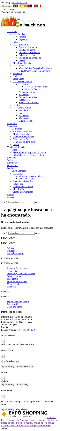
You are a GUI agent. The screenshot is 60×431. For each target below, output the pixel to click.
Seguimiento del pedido (18, 301)
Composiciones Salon (29, 97)
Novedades (12, 251)
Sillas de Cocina (26, 121)
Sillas (15, 42)
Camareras (23, 113)
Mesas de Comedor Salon (36, 86)
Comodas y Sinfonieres (29, 52)
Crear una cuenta (15, 307)
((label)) (4, 381)
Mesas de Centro (32, 89)
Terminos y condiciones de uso (21, 273)
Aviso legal (12, 271)
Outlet (15, 76)
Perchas (22, 36)
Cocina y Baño (22, 107)
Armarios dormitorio (28, 47)
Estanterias (24, 94)
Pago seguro (12, 279)
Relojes (16, 105)
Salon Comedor (22, 81)
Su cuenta (5, 291)
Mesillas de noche (27, 50)
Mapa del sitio (13, 284)
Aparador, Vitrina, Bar (29, 92)
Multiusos (23, 118)
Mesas (24, 84)
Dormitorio (20, 44)
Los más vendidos (15, 253)
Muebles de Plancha (22, 63)
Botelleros (17, 73)
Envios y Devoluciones (17, 268)
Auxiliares (20, 34)
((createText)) (22, 384)
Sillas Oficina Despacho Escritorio (34, 71)
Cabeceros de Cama (28, 55)
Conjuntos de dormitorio (30, 58)
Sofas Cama (18, 79)
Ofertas (10, 248)
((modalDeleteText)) (25, 366)
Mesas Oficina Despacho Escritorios (35, 68)
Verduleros (24, 110)
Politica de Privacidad (17, 281)
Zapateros (23, 39)
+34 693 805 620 (19, 2)
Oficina (18, 65)
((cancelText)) (8, 366)
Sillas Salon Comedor (29, 102)
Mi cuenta (11, 286)
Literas (22, 60)
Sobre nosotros (14, 276)
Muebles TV (24, 100)
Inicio (12, 31)
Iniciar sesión (13, 304)
